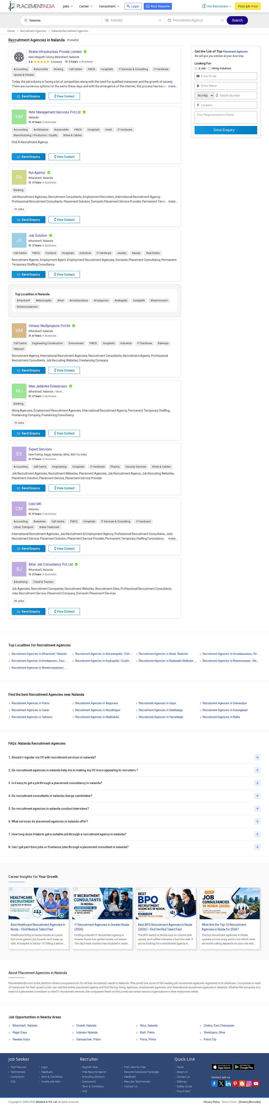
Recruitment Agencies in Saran (30, 710)
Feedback (47, 1071)
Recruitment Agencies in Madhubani (97, 717)
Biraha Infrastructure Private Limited (55, 52)
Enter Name (209, 86)
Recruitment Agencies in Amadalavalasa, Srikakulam (231, 653)
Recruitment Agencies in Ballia (221, 717)
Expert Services (40, 449)
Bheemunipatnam (27, 306)
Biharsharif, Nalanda (25, 1025)
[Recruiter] (255, 1102)
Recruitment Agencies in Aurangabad (225, 710)
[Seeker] (243, 1102)
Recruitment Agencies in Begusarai (96, 703)
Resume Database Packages (141, 1071)
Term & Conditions (52, 1076)
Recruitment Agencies (33, 31)
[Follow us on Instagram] (249, 1083)
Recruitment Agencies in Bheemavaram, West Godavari (231, 660)
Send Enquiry (224, 130)
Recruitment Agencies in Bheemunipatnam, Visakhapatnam (40, 667)
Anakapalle (121, 300)
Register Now (90, 1067)
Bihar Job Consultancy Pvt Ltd (51, 564)
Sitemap (182, 1081)
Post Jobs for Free (134, 1067)
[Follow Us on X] (221, 1083)
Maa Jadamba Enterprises (48, 386)
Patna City (210, 1039)
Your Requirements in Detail (215, 114)
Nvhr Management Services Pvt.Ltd (54, 112)
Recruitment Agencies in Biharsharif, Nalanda (39, 653)
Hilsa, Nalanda (149, 1025)
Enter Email (208, 76)
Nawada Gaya (21, 1039)
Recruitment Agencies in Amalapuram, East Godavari (40, 660)
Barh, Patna (147, 1032)
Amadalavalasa (79, 300)
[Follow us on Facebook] (214, 1083)
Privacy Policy (212, 1102)
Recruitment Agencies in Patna (30, 703)
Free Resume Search (94, 1071)
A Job (202, 68)
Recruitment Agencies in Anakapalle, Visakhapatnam (104, 660)
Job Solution (38, 236)
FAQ (13, 1081)
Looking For (203, 63)
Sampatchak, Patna (88, 1039)
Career (84, 6)
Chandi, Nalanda (86, 1025)
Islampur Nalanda (87, 1032)
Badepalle (139, 300)
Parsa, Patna (148, 1039)
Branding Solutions (93, 1076)
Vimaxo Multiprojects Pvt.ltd (49, 326)
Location (206, 105)
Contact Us (130, 1086)
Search (237, 20)
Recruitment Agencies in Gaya (157, 703)
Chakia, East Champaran (219, 1025)
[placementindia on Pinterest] (235, 1083)
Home (11, 31)
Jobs (66, 6)
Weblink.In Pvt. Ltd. (47, 1102)
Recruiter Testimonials (137, 1081)
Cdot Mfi (35, 504)
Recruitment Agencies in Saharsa (32, 717)
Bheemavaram (159, 300)
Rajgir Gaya (20, 1032)
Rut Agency (37, 173)
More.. (59, 391)
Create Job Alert (50, 1081)
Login (135, 6)
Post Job (248, 6)
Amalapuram (101, 300)
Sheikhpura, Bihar (214, 1032)
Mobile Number (230, 95)
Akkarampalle (43, 300)
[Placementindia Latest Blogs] (242, 1083)
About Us (182, 1071)
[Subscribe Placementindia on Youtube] (256, 1083)
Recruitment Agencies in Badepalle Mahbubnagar (167, 660)
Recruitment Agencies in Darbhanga (160, 710)
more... (172, 86)
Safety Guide (184, 1086)
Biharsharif (23, 300)
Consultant (107, 6)
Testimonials (18, 1071)
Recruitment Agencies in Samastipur (225, 703)
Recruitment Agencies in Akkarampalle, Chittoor (104, 653)
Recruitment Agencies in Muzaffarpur (97, 710)
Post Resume (160, 6)
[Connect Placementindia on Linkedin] (228, 1083)
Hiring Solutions (221, 68)
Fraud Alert (183, 1091)
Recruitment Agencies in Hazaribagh (161, 717)
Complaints (18, 1076)
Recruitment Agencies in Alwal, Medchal (163, 653)
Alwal (60, 300)
